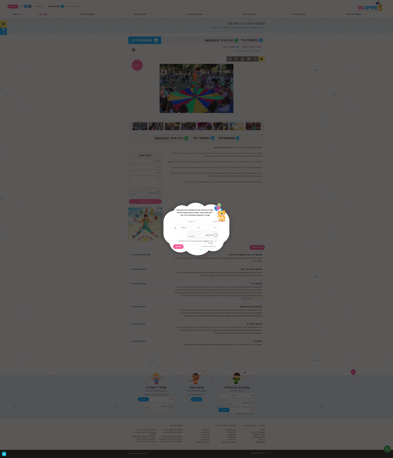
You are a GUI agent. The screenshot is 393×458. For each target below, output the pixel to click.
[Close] (229, 204)
